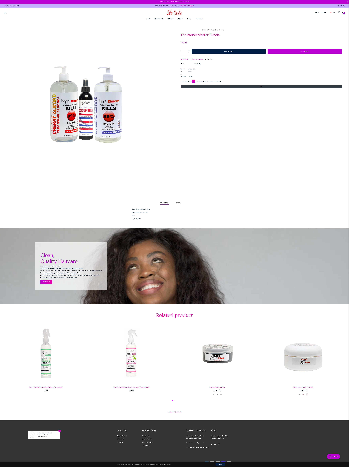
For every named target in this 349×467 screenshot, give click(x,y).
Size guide (210, 59)
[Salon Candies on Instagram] (343, 5)
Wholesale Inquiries (187, 5)
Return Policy (146, 436)
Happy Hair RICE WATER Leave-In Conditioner (45, 387)
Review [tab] (179, 203)
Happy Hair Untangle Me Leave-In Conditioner (131, 387)
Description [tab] (164, 203)
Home (204, 30)
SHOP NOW (187, 1)
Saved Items (120, 439)
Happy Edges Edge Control (303, 387)
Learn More (167, 464)
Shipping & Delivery (148, 442)
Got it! (220, 464)
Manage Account (122, 436)
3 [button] (176, 400)
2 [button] (174, 400)
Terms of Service (147, 439)
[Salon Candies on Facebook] (338, 5)
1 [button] (172, 400)
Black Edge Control (217, 387)
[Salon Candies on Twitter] (341, 5)
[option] (46, 360)
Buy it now (305, 51)
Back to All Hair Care (175, 412)
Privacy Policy (146, 445)
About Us (46, 282)
